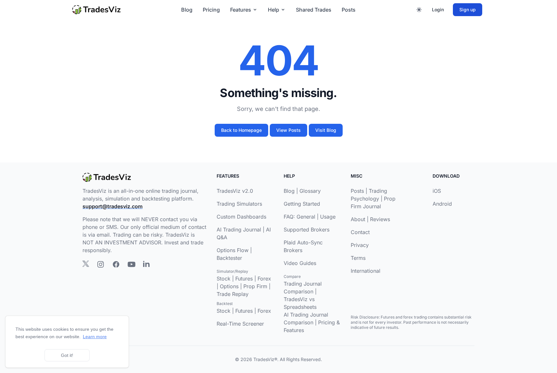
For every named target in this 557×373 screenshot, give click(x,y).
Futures (244, 278)
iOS (437, 191)
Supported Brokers (306, 229)
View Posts (288, 130)
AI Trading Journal (239, 229)
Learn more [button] (95, 336)
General (306, 216)
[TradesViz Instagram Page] (100, 264)
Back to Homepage (241, 130)
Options (229, 286)
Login (438, 9)
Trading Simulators (239, 204)
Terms (358, 258)
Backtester (229, 258)
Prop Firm (255, 286)
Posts (349, 9)
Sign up (467, 9)
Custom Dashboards (241, 216)
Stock (223, 278)
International (365, 271)
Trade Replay (233, 294)
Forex (264, 278)
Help (273, 9)
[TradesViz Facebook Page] (116, 264)
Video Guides (300, 263)
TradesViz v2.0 (235, 191)
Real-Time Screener (240, 323)
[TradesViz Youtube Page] (131, 264)
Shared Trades (313, 9)
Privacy (360, 245)
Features (240, 9)
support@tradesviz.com (112, 206)
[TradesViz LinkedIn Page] (146, 263)
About (358, 219)
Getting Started (302, 204)
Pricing (211, 9)
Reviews (380, 219)
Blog (186, 9)
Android (442, 204)
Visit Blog (325, 130)
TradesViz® (265, 359)
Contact (360, 232)
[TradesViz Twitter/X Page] (86, 263)
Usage (328, 216)
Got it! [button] (67, 355)
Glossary (310, 191)
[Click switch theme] (419, 9)
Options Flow (233, 250)
